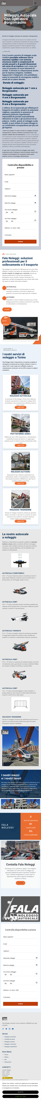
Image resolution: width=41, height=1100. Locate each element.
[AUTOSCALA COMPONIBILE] (3, 570)
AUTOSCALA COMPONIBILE (13, 573)
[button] (35, 3)
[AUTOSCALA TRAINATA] (3, 628)
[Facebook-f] (3, 1029)
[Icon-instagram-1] (9, 1029)
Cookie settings (20, 1096)
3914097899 (9, 1078)
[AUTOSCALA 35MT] (3, 599)
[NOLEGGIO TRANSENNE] (3, 714)
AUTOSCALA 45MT (9, 659)
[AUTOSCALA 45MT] (3, 657)
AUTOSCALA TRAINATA (11, 631)
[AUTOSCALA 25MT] (3, 685)
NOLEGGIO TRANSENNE (11, 717)
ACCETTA (20, 1092)
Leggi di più (20, 407)
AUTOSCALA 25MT (9, 688)
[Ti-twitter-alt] (6, 1029)
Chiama (20, 883)
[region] (20, 1090)
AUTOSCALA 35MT (9, 602)
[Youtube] (13, 1029)
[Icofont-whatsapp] (16, 1029)
